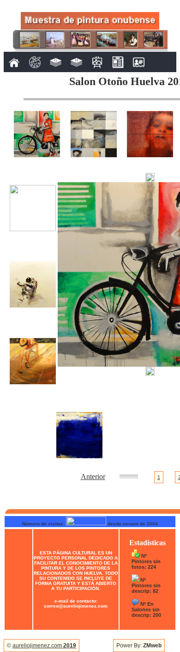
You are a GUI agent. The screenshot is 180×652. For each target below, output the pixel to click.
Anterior (93, 476)
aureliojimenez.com (44, 645)
